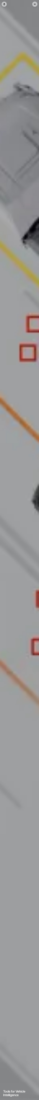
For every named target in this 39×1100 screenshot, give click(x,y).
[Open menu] (34, 4)
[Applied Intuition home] (4, 4)
